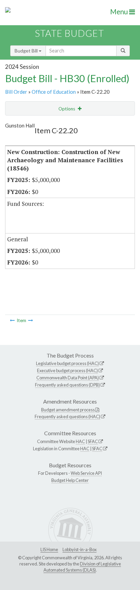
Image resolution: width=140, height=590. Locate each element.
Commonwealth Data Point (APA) (67, 377)
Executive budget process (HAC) (67, 370)
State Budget (69, 33)
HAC (80, 441)
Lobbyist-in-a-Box (80, 549)
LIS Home (49, 549)
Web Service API (86, 473)
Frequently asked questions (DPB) (67, 385)
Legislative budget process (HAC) (67, 363)
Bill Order (16, 92)
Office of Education (54, 92)
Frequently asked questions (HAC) (67, 416)
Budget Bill (27, 51)
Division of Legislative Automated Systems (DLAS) (82, 567)
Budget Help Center (70, 480)
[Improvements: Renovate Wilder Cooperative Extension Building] (12, 320)
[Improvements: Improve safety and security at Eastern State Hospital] (30, 320)
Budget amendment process (68, 409)
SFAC (93, 441)
